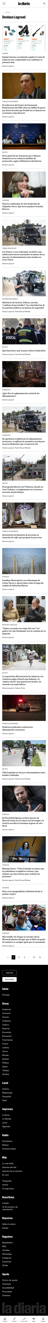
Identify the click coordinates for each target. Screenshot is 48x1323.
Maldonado (7, 1093)
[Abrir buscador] (44, 3)
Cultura (5, 1024)
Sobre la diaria (9, 1224)
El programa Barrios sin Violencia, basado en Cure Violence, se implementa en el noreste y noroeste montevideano (22, 489)
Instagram (6, 1258)
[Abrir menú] (4, 3)
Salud (4, 1066)
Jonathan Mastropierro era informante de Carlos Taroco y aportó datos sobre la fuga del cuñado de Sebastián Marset (22, 583)
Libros (5, 1051)
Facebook (6, 1261)
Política (5, 1063)
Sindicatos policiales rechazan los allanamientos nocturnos (17, 728)
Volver (7, 12)
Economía (6, 1032)
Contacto (6, 1295)
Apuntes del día (9, 1167)
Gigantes (6, 1126)
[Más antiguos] (40, 957)
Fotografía (6, 1181)
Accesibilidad (8, 1288)
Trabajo (5, 1070)
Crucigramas (8, 1188)
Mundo (5, 1055)
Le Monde (6, 1119)
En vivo (5, 1175)
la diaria (5, 1115)
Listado (5, 1203)
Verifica (5, 1074)
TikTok (5, 1265)
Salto (4, 1100)
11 (34, 957)
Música (5, 1145)
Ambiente (6, 1009)
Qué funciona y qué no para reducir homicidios (24, 350)
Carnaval (6, 1013)
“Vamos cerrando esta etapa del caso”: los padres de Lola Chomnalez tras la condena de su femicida (24, 631)
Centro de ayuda (9, 1280)
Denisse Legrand (8, 66)
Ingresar (9, 972)
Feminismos (7, 1040)
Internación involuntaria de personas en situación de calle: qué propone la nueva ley (22, 536)
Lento (4, 1122)
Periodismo (7, 1141)
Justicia (5, 1047)
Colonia (5, 1089)
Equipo (5, 1228)
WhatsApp (6, 1254)
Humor (5, 1185)
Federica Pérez (20, 688)
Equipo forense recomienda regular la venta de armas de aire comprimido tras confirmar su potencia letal (23, 60)
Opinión (5, 1059)
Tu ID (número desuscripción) (10, 1208)
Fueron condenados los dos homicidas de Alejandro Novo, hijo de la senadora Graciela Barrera (22, 206)
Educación (7, 1036)
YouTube (6, 1250)
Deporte (6, 1028)
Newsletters (7, 1242)
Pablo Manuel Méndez (22, 312)
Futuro (5, 1044)
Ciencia (5, 1017)
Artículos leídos (9, 1149)
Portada (5, 995)
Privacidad (7, 1291)
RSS (4, 1246)
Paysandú (6, 1096)
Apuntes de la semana (12, 1171)
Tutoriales (6, 1284)
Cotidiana (6, 1021)
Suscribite (9, 979)
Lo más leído (8, 1163)
